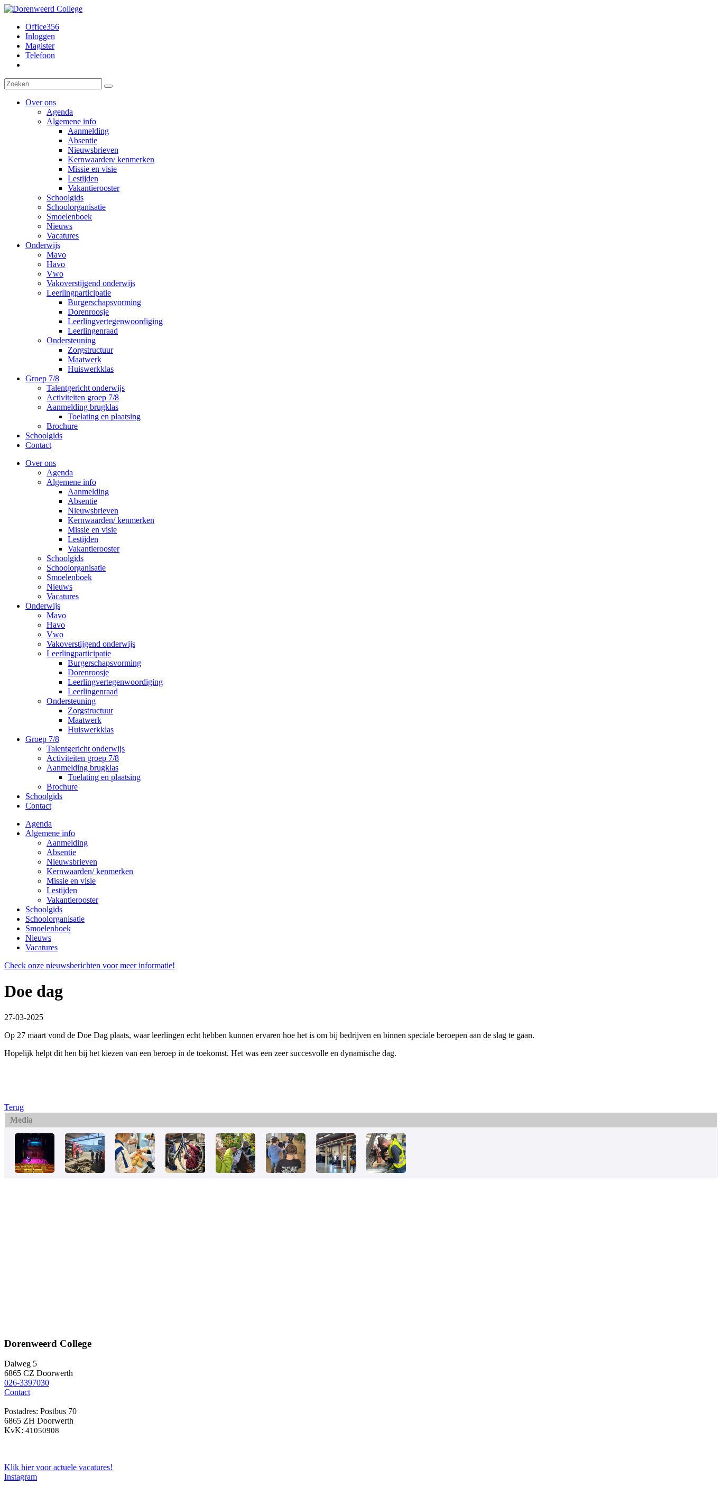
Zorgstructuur (90, 710)
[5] (185, 1170)
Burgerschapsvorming (104, 662)
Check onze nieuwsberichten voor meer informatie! (89, 965)
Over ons (40, 462)
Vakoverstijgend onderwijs (91, 643)
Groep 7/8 (42, 739)
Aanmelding (88, 491)
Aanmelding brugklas (82, 767)
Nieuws (59, 586)
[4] (135, 1170)
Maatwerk (84, 720)
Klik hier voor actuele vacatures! (58, 1467)
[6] (235, 1170)
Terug (14, 1107)
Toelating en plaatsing (104, 777)
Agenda (60, 472)
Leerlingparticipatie (79, 653)
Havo (56, 624)
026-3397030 (26, 1382)
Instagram (20, 1476)
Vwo (55, 634)
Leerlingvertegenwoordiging (115, 681)
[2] (34, 1170)
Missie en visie (92, 529)
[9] (386, 1170)
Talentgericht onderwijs (86, 748)
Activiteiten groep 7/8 (83, 758)
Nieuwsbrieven (93, 510)
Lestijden (83, 539)
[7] (286, 1170)
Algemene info (71, 482)
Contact (38, 805)
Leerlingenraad (93, 691)
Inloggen (40, 36)
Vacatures (63, 596)
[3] (85, 1170)
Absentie (82, 501)
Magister (39, 45)
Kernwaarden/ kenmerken (111, 520)
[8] (336, 1170)
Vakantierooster (93, 548)
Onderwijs (42, 605)
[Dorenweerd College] (43, 8)
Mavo (56, 615)
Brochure (62, 786)
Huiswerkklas (91, 729)
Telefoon (40, 55)
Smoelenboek (69, 577)
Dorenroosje (88, 672)
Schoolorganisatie (76, 567)
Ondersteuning (71, 700)
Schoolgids (65, 558)
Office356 (42, 26)
